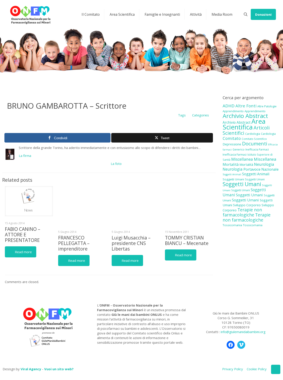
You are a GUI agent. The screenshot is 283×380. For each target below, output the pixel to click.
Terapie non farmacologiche (242, 212)
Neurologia (264, 164)
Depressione (232, 144)
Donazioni (263, 14)
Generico (239, 149)
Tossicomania (232, 225)
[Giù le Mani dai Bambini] (30, 14)
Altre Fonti (245, 105)
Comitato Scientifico (254, 139)
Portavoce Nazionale (261, 169)
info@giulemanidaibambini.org (243, 332)
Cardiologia (252, 134)
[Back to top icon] (275, 369)
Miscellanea (242, 159)
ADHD (229, 106)
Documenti (254, 143)
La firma (25, 155)
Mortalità (231, 164)
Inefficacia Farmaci (257, 149)
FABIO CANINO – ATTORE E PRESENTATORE (22, 234)
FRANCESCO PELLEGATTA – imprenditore (74, 243)
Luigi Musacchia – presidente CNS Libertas (131, 243)
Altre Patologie (267, 106)
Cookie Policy (257, 369)
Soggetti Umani (233, 179)
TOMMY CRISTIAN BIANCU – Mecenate (186, 240)
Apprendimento (233, 111)
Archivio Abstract (245, 116)
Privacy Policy (232, 369)
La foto (116, 163)
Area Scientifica (244, 124)
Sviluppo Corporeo (247, 205)
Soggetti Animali (232, 174)
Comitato (232, 138)
